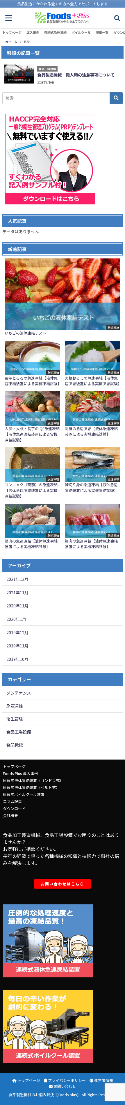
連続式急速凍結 (55, 32)
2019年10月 (17, 659)
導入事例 (32, 32)
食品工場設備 (18, 732)
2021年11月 (17, 592)
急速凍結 (14, 706)
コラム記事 (12, 801)
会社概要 (10, 815)
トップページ (12, 32)
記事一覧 (102, 32)
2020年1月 (16, 619)
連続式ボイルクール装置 (23, 794)
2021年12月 (17, 579)
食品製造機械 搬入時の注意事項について (76, 75)
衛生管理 (14, 718)
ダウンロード (14, 808)
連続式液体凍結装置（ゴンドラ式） (33, 780)
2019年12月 (17, 632)
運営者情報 (103, 1080)
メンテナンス (18, 693)
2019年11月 (17, 645)
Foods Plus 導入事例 (20, 773)
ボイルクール (81, 32)
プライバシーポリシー (66, 1080)
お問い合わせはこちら (62, 884)
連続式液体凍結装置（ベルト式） (31, 787)
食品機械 (14, 744)
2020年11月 (17, 605)
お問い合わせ (64, 1086)
